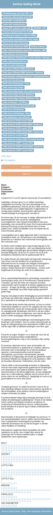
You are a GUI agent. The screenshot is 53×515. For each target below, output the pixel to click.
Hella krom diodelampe (13, 110)
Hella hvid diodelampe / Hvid (16, 84)
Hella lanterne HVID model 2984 (17, 121)
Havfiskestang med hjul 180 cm (17, 13)
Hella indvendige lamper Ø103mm (18, 95)
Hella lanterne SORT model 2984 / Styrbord (23, 147)
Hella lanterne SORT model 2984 (18, 143)
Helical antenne (38, 47)
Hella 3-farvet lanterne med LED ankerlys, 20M (24, 50)
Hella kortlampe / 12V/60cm (15, 102)
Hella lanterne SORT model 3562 (18, 150)
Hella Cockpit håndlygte (14, 65)
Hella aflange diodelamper (15, 54)
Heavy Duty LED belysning (15, 43)
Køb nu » (27, 174)
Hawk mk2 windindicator (14, 24)
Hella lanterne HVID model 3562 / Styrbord (22, 132)
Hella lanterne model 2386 (15, 136)
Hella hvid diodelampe (13, 80)
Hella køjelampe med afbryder (16, 117)
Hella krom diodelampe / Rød (16, 113)
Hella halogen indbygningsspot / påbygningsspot (26, 76)
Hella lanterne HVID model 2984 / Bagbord (22, 124)
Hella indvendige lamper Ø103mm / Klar (21, 98)
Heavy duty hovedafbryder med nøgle (20, 39)
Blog (24, 511)
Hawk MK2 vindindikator (14, 21)
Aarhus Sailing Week (27, 4)
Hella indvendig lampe (13, 87)
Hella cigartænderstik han (15, 61)
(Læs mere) (6, 156)
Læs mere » (26, 167)
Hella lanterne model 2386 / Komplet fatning (23, 139)
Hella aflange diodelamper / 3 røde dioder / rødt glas (27, 58)
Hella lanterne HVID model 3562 (17, 128)
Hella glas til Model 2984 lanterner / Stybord (23, 73)
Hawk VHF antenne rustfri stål (16, 28)
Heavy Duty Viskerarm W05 (15, 47)
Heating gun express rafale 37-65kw (19, 35)
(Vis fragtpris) (9, 160)
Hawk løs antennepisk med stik (17, 17)
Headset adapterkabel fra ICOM (17, 32)
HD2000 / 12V (39, 28)
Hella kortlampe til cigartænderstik (19, 106)
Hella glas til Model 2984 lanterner (18, 69)
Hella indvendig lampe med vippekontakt (22, 91)
